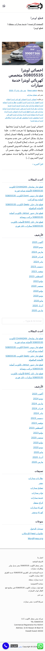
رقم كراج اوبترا (31, 109)
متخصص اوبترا (34, 118)
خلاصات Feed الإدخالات (32, 533)
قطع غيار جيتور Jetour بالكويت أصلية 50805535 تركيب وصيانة (26, 215)
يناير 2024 (38, 261)
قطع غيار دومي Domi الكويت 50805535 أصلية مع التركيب (24, 197)
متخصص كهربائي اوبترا (20, 118)
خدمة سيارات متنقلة (36, 580)
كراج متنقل (38, 502)
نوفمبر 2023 (37, 271)
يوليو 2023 (38, 281)
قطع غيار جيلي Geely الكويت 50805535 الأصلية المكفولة (24, 206)
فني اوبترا (33, 112)
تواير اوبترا (24, 105)
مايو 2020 (38, 300)
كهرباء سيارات (36, 507)
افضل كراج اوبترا (33, 102)
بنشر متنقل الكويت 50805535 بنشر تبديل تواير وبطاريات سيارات (26, 567)
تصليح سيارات (32, 95)
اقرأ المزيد (38, 164)
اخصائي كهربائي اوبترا (18, 99)
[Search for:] (22, 321)
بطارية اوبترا (11, 102)
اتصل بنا (40, 558)
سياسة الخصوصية (37, 584)
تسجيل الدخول (36, 528)
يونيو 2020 (38, 296)
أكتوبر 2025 (37, 242)
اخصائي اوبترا (32, 99)
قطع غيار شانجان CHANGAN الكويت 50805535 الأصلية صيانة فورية (26, 189)
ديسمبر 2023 (37, 266)
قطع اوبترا (26, 112)
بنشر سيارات (28, 602)
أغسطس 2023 (36, 276)
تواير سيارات (37, 493)
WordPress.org (35, 538)
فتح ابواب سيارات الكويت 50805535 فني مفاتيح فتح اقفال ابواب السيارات (24, 589)
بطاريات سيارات (35, 478)
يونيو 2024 (38, 247)
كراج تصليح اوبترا (33, 115)
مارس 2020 (37, 310)
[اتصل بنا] (5, 646)
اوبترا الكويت (21, 102)
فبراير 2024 (37, 256)
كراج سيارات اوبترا (19, 115)
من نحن (40, 595)
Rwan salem (32, 90)
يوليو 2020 (38, 291)
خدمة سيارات (37, 497)
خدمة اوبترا (16, 105)
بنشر (41, 483)
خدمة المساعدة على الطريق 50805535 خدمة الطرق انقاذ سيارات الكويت (24, 574)
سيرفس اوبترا (21, 109)
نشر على (17, 90)
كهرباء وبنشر (37, 512)
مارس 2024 (37, 252)
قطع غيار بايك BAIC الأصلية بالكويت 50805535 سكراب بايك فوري (27, 224)
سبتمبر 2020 (37, 286)
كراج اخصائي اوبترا (15, 112)
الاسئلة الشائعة (38, 562)
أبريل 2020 (38, 305)
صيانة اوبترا (11, 109)
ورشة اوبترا (34, 121)
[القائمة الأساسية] (4, 6)
